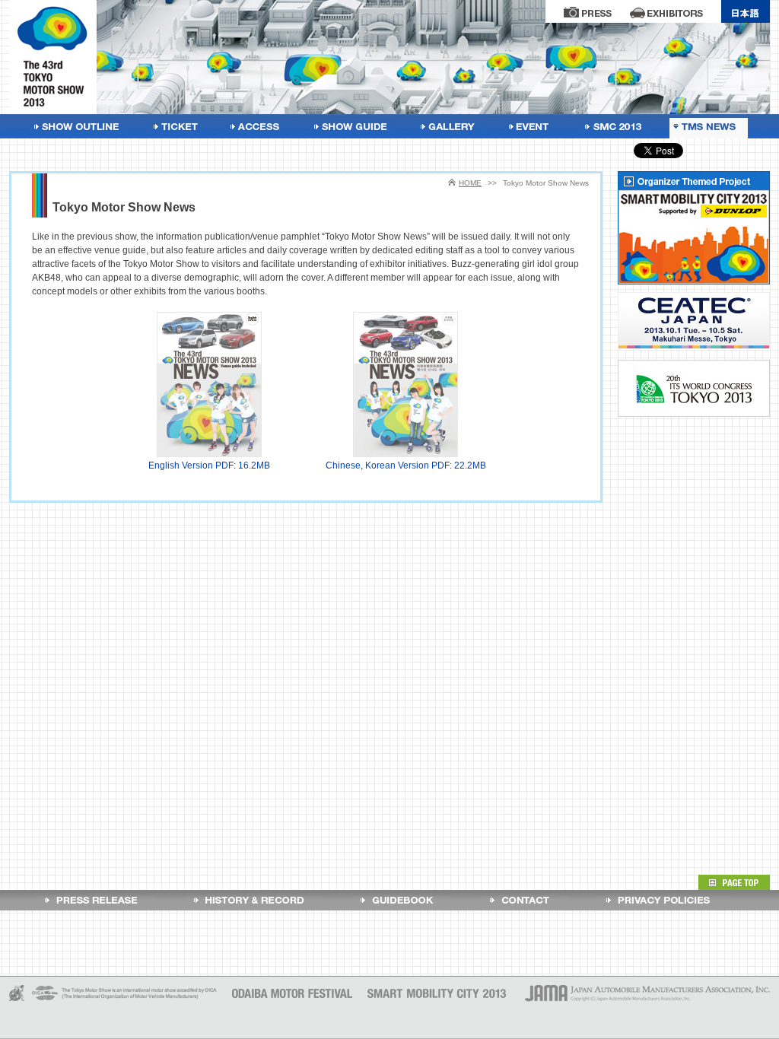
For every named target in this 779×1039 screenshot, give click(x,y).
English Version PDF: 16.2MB (209, 465)
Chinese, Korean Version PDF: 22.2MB (406, 465)
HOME (470, 183)
